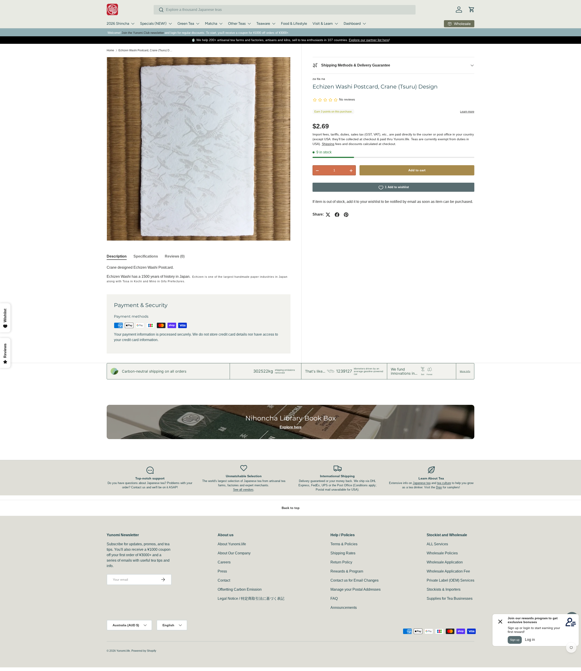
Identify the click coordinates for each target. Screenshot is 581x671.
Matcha (211, 23)
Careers (224, 562)
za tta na (319, 79)
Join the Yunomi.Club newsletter (143, 32)
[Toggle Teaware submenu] (273, 23)
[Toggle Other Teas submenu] (249, 23)
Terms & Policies (343, 544)
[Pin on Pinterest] (346, 214)
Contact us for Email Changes (354, 580)
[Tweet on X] (327, 214)
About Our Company (234, 553)
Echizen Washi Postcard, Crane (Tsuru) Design (145, 50)
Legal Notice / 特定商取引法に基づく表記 (251, 598)
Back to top (291, 508)
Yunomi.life (123, 650)
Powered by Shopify (143, 650)
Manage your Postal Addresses (355, 589)
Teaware (263, 23)
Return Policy (341, 562)
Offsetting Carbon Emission (240, 589)
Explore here (291, 427)
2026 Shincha (118, 23)
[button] (472, 10)
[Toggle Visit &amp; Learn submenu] (336, 23)
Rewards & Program (346, 571)
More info (465, 371)
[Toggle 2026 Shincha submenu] (132, 23)
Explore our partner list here (369, 40)
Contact (224, 580)
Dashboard (352, 23)
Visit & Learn (323, 23)
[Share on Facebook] (337, 214)
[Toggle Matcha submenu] (221, 23)
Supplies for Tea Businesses (450, 598)
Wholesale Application (445, 562)
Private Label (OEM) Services (450, 580)
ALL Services (437, 544)
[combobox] (285, 10)
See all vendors (243, 489)
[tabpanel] (198, 274)
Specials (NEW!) (153, 23)
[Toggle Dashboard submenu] (364, 23)
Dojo (439, 487)
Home (110, 50)
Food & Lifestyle (294, 23)
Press (222, 571)
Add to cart (417, 170)
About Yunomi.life (232, 544)
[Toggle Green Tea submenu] (197, 23)
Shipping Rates (342, 553)
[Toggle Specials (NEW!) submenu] (170, 23)
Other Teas (237, 23)
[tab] (117, 256)
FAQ (334, 598)
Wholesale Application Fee (448, 571)
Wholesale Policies (442, 553)
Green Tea (185, 23)
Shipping (328, 144)
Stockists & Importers (443, 589)
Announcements (343, 608)
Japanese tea (422, 483)
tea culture (444, 483)
